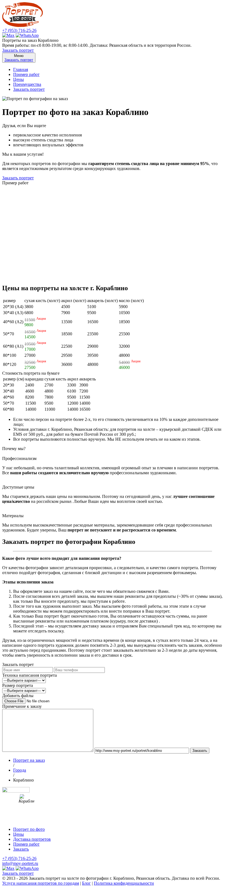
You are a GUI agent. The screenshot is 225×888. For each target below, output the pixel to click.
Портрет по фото (29, 829)
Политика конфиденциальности (124, 883)
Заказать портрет (18, 50)
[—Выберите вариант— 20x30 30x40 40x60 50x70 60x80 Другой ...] (24, 690)
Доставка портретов (32, 839)
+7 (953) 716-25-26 (19, 30)
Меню (18, 58)
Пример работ (26, 74)
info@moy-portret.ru (20, 863)
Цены (18, 79)
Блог (86, 883)
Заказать (21, 849)
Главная (20, 69)
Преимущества (27, 84)
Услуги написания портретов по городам (40, 883)
